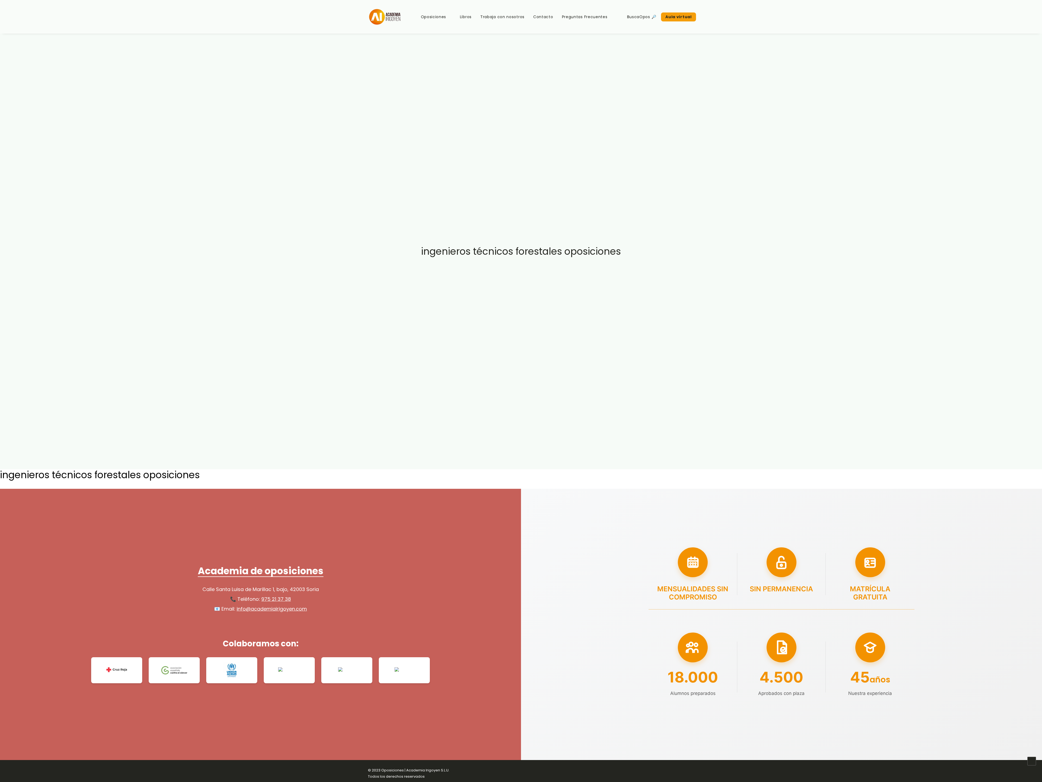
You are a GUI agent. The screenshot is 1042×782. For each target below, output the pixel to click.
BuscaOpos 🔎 (641, 17)
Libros (466, 17)
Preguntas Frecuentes (585, 17)
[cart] (717, 17)
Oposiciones (433, 17)
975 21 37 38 (276, 599)
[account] (709, 17)
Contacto (543, 17)
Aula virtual (678, 17)
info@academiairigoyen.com (272, 608)
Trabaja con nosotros (502, 17)
